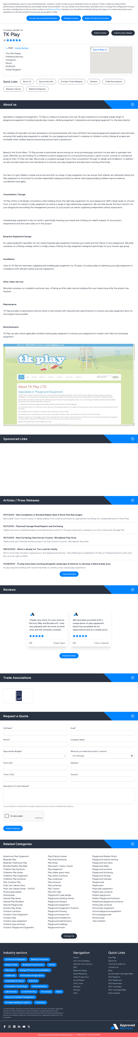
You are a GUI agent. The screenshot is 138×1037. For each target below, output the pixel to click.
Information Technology (16, 986)
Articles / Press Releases (71, 81)
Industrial (33, 981)
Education (9, 970)
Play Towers (54, 888)
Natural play (9, 895)
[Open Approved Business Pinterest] (14, 1026)
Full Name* (8, 728)
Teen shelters (99, 921)
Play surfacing (54, 885)
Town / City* (9, 774)
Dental (52, 965)
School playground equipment (106, 911)
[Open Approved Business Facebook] (4, 1026)
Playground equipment (59, 905)
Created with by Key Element (88, 1035)
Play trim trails (54, 892)
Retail (58, 992)
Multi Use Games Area (14, 885)
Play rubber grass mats (59, 872)
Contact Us (69, 936)
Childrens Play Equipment (15, 875)
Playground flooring (57, 911)
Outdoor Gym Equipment (15, 914)
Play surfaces (54, 882)
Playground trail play (101, 879)
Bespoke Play (9, 859)
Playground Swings (101, 875)
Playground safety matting (105, 859)
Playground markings (58, 924)
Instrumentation (39, 986)
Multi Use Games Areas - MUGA (18, 888)
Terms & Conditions (116, 964)
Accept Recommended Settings (43, 18)
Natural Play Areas (12, 898)
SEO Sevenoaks (115, 983)
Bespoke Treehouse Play (15, 862)
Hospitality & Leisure (14, 981)
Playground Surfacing (102, 872)
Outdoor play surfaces (14, 924)
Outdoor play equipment (15, 921)
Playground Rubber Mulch (104, 856)
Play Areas (53, 862)
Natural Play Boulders (13, 901)
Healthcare (10, 975)
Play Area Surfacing (57, 859)
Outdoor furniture (12, 911)
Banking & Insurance (39, 959)
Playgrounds (98, 882)
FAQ (75, 993)
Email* (73, 728)
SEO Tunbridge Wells (117, 990)
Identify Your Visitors (82, 964)
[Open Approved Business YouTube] (24, 1026)
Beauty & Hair (11, 965)
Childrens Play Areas (13, 872)
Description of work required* (16, 786)
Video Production (81, 977)
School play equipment (103, 908)
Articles (76, 990)
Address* (75, 763)
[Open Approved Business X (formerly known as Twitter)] (28, 1026)
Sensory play (98, 917)
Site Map (112, 957)
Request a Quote (13, 89)
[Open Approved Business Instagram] (9, 1026)
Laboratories (11, 992)
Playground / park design (59, 895)
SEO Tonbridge (114, 987)
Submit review (100, 33)
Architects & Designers (15, 959)
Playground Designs (57, 901)
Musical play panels (12, 892)
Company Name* (78, 740)
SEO (75, 967)
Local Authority (29, 992)
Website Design (80, 970)
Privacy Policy (55, 9)
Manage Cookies (71, 18)
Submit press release (123, 33)
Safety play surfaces (102, 905)
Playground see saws (102, 862)
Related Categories (37, 89)
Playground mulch (56, 927)
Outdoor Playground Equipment (18, 927)
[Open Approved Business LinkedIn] (19, 1026)
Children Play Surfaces (14, 869)
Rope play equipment (102, 888)
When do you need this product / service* (89, 751)
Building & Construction (33, 965)
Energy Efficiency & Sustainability (34, 970)
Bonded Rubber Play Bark (15, 866)
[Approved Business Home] (122, 1026)
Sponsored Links (46, 81)
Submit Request (13, 828)
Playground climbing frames (61, 898)
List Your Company (81, 961)
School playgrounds (101, 914)
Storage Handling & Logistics (17, 1002)
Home (76, 957)
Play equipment (55, 869)
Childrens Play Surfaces (14, 879)
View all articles (69, 574)
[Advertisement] (69, 468)
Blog (110, 970)
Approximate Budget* (12, 751)
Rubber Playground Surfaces (106, 898)
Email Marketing (80, 974)
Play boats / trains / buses (60, 866)
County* (74, 774)
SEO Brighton (114, 977)
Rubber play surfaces (102, 892)
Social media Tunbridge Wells (120, 974)
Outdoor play (9, 917)
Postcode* (8, 763)
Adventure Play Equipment (16, 856)
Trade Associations (113, 81)
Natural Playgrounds (13, 905)
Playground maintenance (60, 921)
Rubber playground (101, 895)
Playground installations (59, 917)
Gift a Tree (78, 983)
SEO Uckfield (114, 993)
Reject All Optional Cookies (97, 18)
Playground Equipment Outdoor (63, 908)
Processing (46, 992)
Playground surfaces (102, 869)
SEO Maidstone (115, 980)
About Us (27, 81)
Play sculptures (55, 879)
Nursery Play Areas (12, 908)
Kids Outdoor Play (12, 882)
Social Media (78, 980)
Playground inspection (58, 914)
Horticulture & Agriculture (31, 975)
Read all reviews (69, 656)
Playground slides (100, 866)
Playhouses (97, 885)
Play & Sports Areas (57, 856)
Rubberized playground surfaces (107, 901)
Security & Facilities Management (19, 997)
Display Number (22, 48)
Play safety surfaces (58, 875)
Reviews (93, 81)
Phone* (6, 740)
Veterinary (40, 1002)
